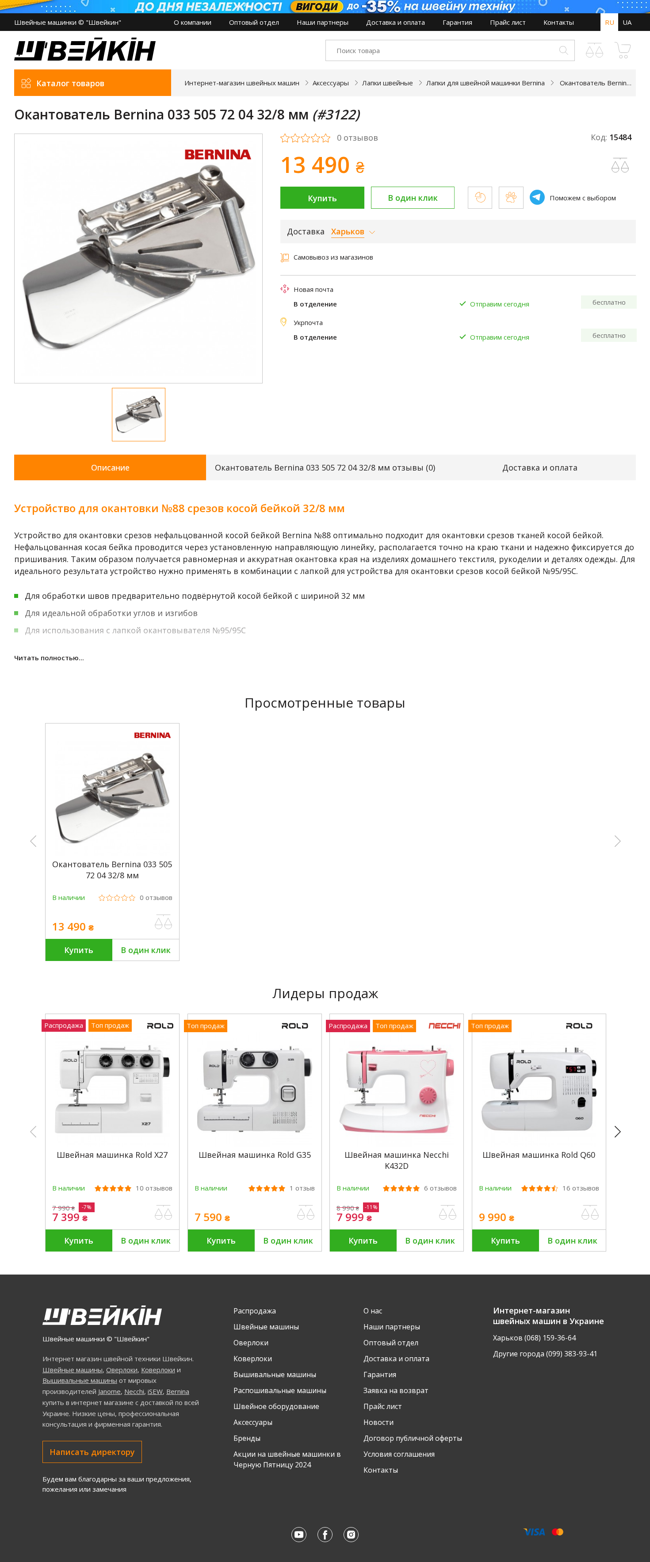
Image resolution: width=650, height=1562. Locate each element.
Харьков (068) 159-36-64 (534, 1338)
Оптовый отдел (254, 22)
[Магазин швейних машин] (85, 58)
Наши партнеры (322, 22)
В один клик (413, 197)
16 (580, 1188)
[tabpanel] (139, 258)
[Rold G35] (254, 1144)
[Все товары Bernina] (218, 165)
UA (627, 22)
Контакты (558, 22)
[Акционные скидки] (325, 6)
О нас (372, 1311)
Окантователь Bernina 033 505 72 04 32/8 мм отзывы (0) (325, 467)
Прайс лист (508, 22)
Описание (110, 467)
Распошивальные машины (279, 1390)
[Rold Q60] (539, 1144)
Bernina (177, 1391)
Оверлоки (122, 1369)
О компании (192, 22)
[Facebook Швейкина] (325, 1534)
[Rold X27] (112, 1144)
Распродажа (254, 1311)
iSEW (155, 1391)
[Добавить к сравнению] (163, 922)
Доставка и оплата (395, 22)
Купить (322, 198)
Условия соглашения (399, 1454)
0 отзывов (357, 138)
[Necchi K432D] (396, 1144)
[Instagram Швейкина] (351, 1534)
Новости (378, 1422)
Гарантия (457, 22)
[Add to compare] (620, 165)
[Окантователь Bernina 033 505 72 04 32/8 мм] (112, 853)
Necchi (134, 1391)
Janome (109, 1391)
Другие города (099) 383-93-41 (545, 1354)
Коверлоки (158, 1369)
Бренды (246, 1438)
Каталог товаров (70, 83)
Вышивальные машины (79, 1380)
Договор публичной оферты (412, 1438)
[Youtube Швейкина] (298, 1534)
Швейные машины (72, 1369)
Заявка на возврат (395, 1390)
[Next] (621, 1132)
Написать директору (92, 1452)
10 (154, 1188)
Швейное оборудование (276, 1406)
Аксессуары (252, 1422)
